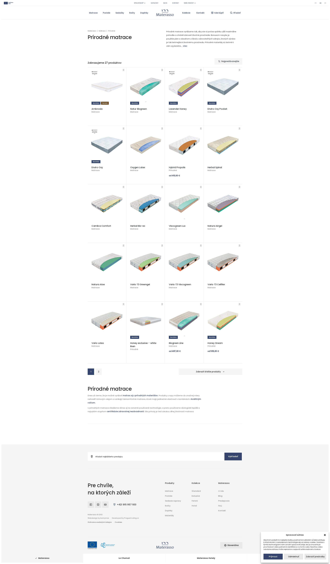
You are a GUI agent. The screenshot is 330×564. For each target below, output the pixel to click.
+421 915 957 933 (126, 504)
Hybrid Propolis (177, 167)
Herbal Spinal (215, 167)
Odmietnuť (293, 556)
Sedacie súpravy (173, 500)
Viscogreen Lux (177, 225)
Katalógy (154, 3)
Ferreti (195, 500)
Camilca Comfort (101, 225)
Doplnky (144, 12)
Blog (165, 3)
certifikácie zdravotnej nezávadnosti (125, 411)
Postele (106, 12)
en (315, 3)
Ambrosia (97, 108)
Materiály (169, 515)
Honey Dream (215, 343)
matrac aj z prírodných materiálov (140, 395)
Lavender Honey (178, 108)
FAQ (220, 505)
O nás (221, 491)
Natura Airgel (215, 225)
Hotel (194, 505)
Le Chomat (124, 558)
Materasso (92, 31)
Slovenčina (233, 545)
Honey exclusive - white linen (143, 344)
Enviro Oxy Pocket (217, 108)
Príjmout (273, 556)
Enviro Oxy (97, 167)
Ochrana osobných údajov (100, 522)
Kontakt (175, 3)
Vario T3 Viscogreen (180, 284)
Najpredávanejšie (230, 61)
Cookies (118, 522)
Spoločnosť (138, 3)
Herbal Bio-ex (137, 225)
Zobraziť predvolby (315, 556)
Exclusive (196, 496)
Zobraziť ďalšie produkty (208, 371)
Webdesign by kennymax (98, 518)
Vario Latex (98, 343)
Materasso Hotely (206, 558)
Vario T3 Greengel (140, 284)
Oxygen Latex (137, 167)
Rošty (132, 12)
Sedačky (120, 12)
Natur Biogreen (138, 108)
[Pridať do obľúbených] (123, 70)
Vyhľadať (233, 456)
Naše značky (189, 3)
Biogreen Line (176, 343)
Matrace (93, 12)
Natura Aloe (98, 284)
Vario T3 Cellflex (216, 284)
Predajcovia (223, 500)
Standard (196, 491)
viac (185, 46)
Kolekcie (186, 12)
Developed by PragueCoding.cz (125, 518)
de (325, 3)
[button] (325, 535)
